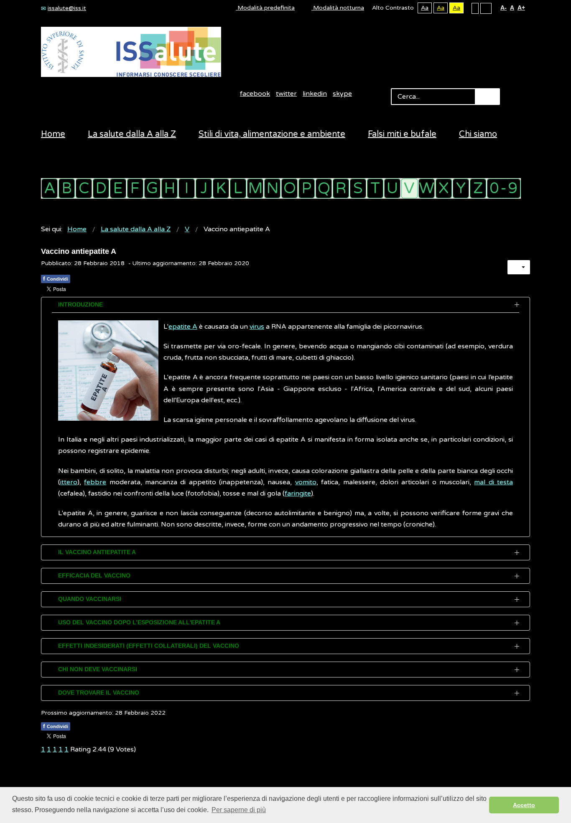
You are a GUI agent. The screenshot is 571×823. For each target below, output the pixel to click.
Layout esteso (486, 8)
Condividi (55, 278)
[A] (49, 188)
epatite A (182, 326)
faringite (298, 493)
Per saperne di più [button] (239, 809)
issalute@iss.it (67, 8)
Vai (487, 96)
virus (257, 326)
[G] (152, 188)
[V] (409, 188)
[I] (186, 188)
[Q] (323, 188)
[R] (340, 188)
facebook (255, 93)
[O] (289, 188)
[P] (306, 188)
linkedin (315, 93)
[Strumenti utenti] (518, 267)
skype (342, 93)
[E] (118, 188)
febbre (95, 482)
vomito (305, 482)
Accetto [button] (524, 805)
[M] (255, 188)
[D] (101, 188)
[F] (135, 188)
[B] (66, 188)
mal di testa (493, 482)
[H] (169, 188)
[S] (358, 188)
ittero (68, 482)
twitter (286, 93)
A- (503, 7)
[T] (375, 188)
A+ (521, 7)
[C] (83, 188)
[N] (272, 188)
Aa (424, 7)
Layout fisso (475, 8)
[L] (238, 188)
